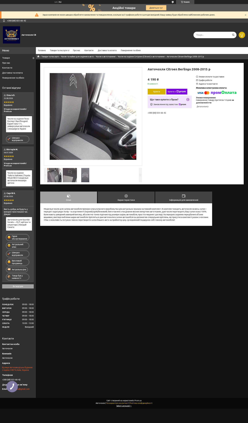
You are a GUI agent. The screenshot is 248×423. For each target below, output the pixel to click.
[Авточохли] (11, 35)
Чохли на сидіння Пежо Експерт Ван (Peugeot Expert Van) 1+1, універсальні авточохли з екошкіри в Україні (18, 124)
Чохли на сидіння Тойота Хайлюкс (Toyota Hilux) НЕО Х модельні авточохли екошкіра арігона (18, 178)
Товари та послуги (58, 50)
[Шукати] (233, 35)
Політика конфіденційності (141, 403)
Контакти (89, 50)
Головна (42, 50)
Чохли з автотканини (106, 56)
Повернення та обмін (131, 50)
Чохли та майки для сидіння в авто (77, 56)
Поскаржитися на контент (117, 403)
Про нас (76, 50)
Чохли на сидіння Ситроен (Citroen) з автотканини (141, 56)
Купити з (172, 91)
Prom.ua (138, 400)
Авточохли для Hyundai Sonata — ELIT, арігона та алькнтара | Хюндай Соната (18, 223)
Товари (6, 58)
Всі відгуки (18, 286)
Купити (156, 91)
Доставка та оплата (107, 50)
